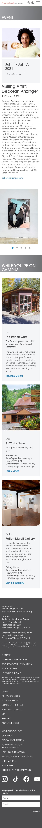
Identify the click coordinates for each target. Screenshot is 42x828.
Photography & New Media (17, 756)
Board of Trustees (12, 705)
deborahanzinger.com (12, 178)
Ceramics (7, 735)
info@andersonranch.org (20, 611)
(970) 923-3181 (16, 608)
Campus (6, 691)
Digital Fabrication (13, 740)
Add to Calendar (14, 74)
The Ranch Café (11, 700)
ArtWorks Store (11, 696)
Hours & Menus (14, 376)
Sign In (32, 2)
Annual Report (10, 723)
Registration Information (17, 664)
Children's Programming (16, 770)
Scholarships (9, 668)
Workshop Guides (12, 731)
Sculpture (7, 765)
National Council (12, 709)
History (6, 718)
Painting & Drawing (13, 752)
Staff (5, 714)
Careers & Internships (14, 659)
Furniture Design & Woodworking (13, 746)
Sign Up (36, 811)
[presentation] (2, 216)
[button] (13, 248)
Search (28, 2)
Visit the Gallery (15, 583)
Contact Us (24, 2)
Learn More (12, 471)
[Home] (12, 3)
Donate (6, 655)
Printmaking (9, 761)
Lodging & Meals (11, 673)
